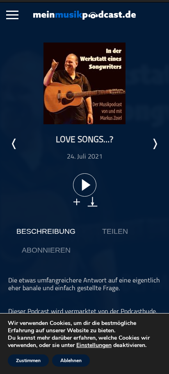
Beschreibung (45, 231)
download (92, 202)
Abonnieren (46, 250)
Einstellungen (94, 345)
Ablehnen (71, 360)
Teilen (115, 231)
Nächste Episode (154, 144)
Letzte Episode (14, 144)
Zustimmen (28, 360)
